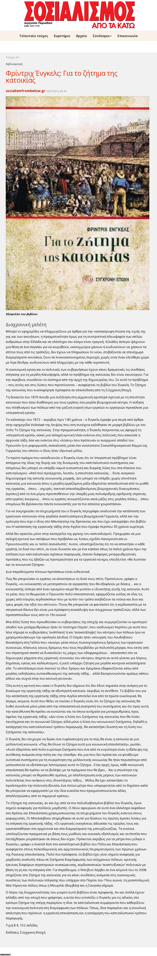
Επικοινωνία (127, 36)
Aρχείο (81, 36)
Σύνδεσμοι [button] (101, 36)
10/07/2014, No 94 (56, 91)
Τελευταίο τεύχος (33, 36)
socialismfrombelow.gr (25, 90)
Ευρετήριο (62, 36)
